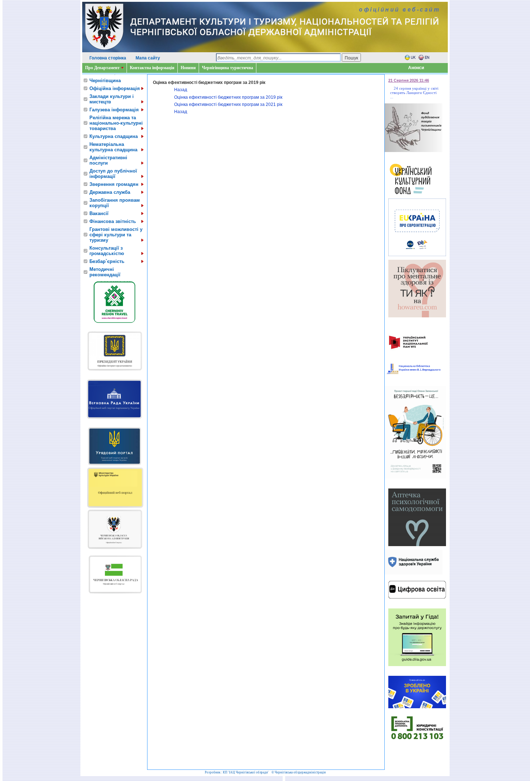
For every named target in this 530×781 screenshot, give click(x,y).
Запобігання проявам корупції (114, 202)
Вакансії (99, 213)
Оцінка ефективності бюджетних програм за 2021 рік (228, 104)
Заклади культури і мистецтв (111, 99)
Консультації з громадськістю (106, 250)
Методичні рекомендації (104, 272)
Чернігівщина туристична (227, 67)
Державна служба (109, 192)
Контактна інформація (152, 67)
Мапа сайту (148, 58)
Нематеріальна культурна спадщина (113, 147)
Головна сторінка (107, 58)
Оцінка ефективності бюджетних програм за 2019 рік (228, 97)
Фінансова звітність (112, 221)
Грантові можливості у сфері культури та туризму (115, 235)
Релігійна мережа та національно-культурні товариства (116, 123)
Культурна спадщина (113, 136)
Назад (180, 89)
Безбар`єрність (106, 261)
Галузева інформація (114, 109)
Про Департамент (102, 67)
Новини (188, 67)
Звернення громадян (113, 184)
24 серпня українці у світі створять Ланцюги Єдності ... (414, 92)
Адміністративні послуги (108, 160)
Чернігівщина (105, 80)
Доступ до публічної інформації (113, 173)
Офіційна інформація (114, 88)
